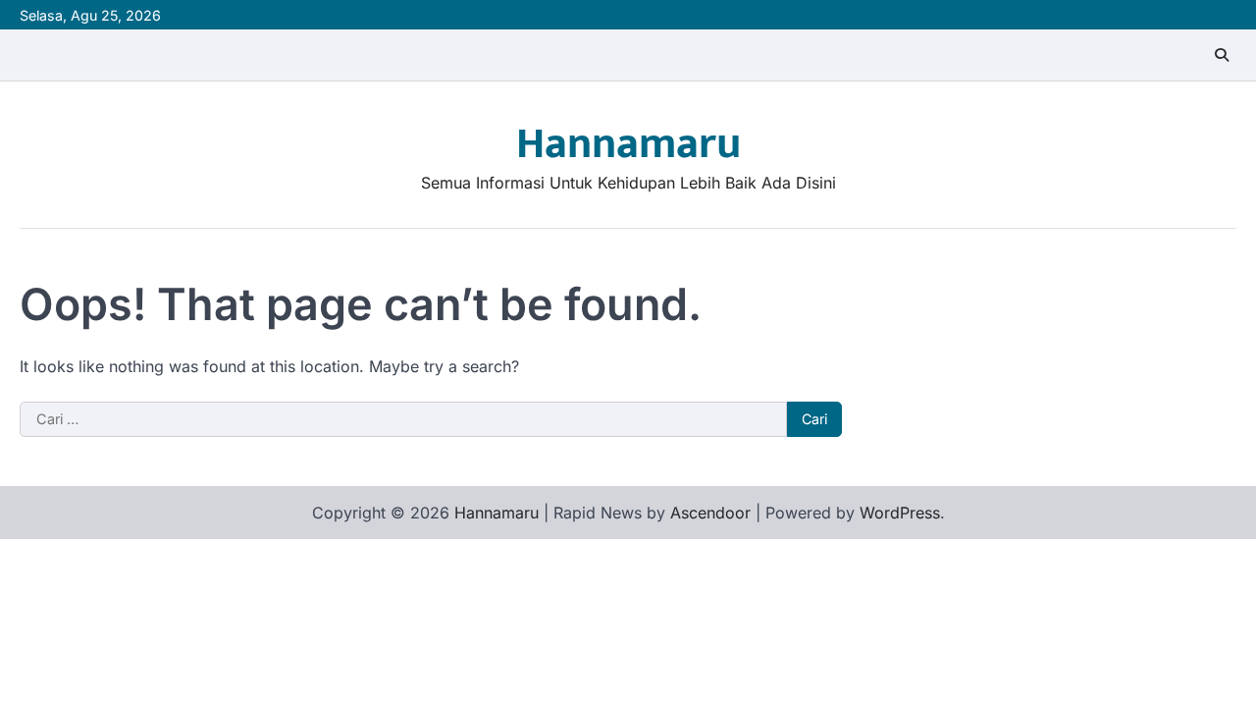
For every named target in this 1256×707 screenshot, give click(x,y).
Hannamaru (628, 144)
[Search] (1221, 55)
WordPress (900, 512)
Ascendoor (710, 512)
